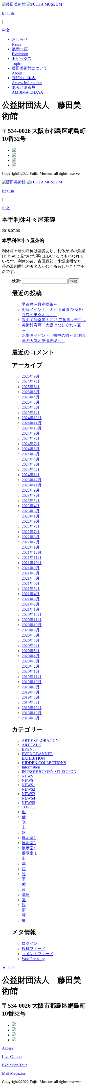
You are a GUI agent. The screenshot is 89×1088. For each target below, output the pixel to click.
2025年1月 (31, 412)
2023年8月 (31, 495)
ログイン (30, 943)
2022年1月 (31, 547)
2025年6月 (31, 387)
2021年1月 (31, 609)
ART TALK (31, 745)
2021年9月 (31, 568)
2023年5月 (31, 501)
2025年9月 (31, 376)
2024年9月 (31, 433)
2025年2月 (31, 407)
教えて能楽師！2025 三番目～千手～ (54, 320)
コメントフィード (37, 954)
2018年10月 (32, 713)
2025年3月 (31, 402)
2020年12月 (32, 614)
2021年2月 (31, 604)
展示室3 (29, 843)
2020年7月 (31, 640)
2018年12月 (32, 708)
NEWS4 (28, 798)
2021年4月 (31, 594)
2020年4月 (31, 656)
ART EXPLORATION (40, 740)
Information (31, 767)
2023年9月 (31, 490)
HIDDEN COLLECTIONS (44, 763)
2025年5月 (31, 392)
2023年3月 (31, 511)
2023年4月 (31, 506)
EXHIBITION (33, 758)
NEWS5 (28, 803)
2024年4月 (31, 459)
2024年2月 (31, 469)
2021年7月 (31, 578)
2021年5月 (31, 589)
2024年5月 (31, 454)
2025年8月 (31, 381)
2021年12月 (32, 552)
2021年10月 (32, 563)
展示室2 (29, 838)
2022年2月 (31, 542)
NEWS (27, 776)
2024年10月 (32, 428)
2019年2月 (31, 702)
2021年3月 (31, 599)
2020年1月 (31, 671)
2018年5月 (31, 718)
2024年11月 (32, 423)
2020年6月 (31, 645)
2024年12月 (32, 418)
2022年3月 (31, 537)
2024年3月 (31, 464)
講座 (26, 894)
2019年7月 (31, 692)
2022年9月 (31, 521)
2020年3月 (31, 661)
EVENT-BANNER (37, 754)
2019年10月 (32, 682)
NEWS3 (28, 794)
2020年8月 (31, 635)
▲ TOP (8, 967)
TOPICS (29, 807)
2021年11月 (32, 557)
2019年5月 (31, 697)
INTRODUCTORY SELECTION (49, 771)
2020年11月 (32, 620)
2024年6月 (31, 449)
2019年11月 (32, 677)
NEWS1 (28, 785)
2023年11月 (32, 485)
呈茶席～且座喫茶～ (39, 304)
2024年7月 (31, 444)
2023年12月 (32, 480)
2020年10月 (32, 625)
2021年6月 (31, 583)
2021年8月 (31, 573)
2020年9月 (31, 630)
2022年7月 (31, 532)
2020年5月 (31, 651)
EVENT (28, 749)
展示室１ (30, 853)
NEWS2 (28, 789)
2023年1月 (31, 516)
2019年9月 (31, 687)
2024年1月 (31, 475)
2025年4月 (31, 397)
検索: (16, 281)
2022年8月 (31, 526)
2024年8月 (31, 438)
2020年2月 (31, 666)
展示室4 (29, 848)
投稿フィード (33, 948)
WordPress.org (33, 959)
